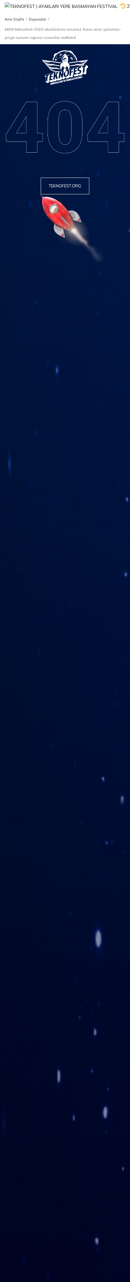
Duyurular (37, 19)
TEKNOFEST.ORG (65, 185)
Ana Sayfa (14, 19)
